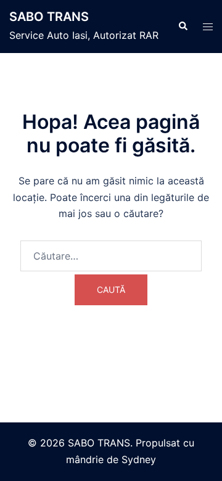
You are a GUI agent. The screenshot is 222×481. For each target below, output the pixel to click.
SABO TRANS (49, 16)
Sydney (138, 459)
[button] (182, 26)
